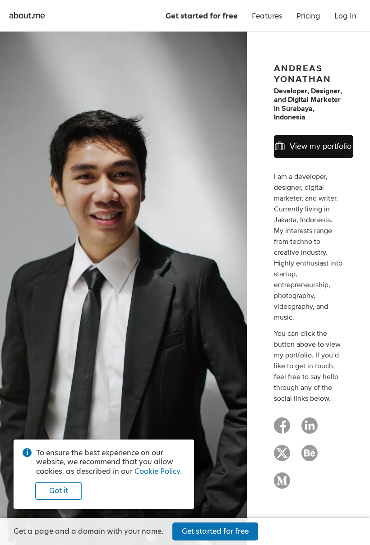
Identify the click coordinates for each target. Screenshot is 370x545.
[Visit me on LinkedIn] (309, 429)
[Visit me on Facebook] (282, 429)
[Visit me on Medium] (282, 484)
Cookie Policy (157, 471)
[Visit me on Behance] (309, 457)
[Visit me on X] (282, 457)
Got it (58, 490)
